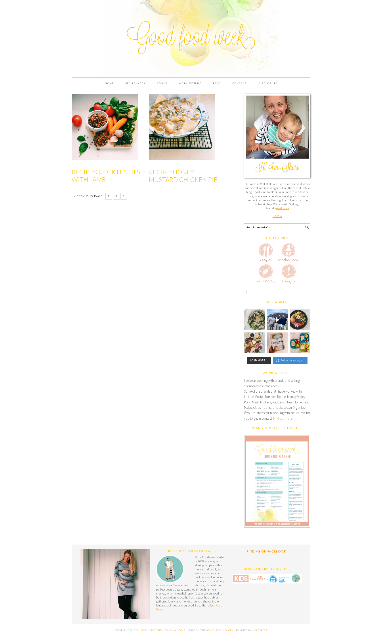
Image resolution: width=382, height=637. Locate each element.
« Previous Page (88, 196)
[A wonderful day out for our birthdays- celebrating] (277, 319)
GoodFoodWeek (191, 22)
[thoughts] (289, 274)
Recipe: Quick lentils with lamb (106, 175)
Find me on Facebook (266, 551)
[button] (277, 482)
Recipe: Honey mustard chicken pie (183, 175)
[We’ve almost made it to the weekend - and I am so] (254, 342)
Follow (277, 216)
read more (282, 208)
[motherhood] (289, 253)
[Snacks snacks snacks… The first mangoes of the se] (300, 342)
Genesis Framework (219, 630)
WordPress (259, 630)
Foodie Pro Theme (153, 630)
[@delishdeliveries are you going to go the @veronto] (277, 342)
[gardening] (266, 274)
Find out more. (283, 418)
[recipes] (266, 253)
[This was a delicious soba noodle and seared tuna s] (254, 319)
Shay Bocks (177, 630)
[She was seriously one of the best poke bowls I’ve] (300, 319)
